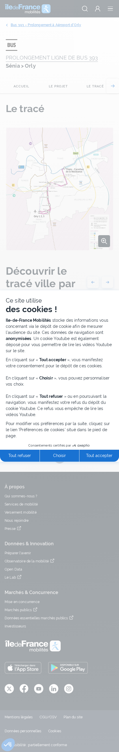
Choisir (59, 455)
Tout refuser (19, 455)
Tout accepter (99, 455)
